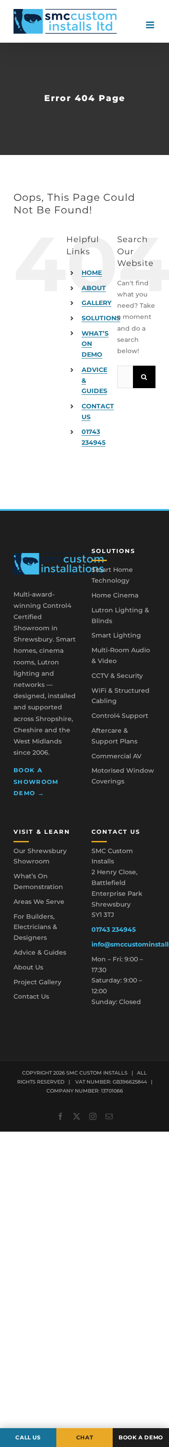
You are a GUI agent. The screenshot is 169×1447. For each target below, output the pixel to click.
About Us (28, 967)
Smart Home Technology (112, 575)
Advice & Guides (40, 952)
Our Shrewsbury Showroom (40, 856)
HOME (92, 273)
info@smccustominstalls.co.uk (123, 944)
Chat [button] (84, 1437)
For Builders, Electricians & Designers (35, 927)
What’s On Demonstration (38, 881)
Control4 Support (119, 716)
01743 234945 (113, 929)
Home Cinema (114, 595)
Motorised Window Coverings (122, 775)
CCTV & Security (117, 676)
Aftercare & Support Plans (114, 735)
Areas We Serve (39, 902)
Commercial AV (116, 756)
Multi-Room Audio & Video (120, 655)
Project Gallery (37, 982)
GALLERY (96, 303)
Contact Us (31, 996)
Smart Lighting (116, 635)
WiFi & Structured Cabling (120, 695)
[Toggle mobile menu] (150, 25)
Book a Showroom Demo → (36, 781)
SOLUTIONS (101, 318)
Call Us (28, 1437)
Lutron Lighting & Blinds (120, 615)
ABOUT (94, 288)
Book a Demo (141, 1437)
